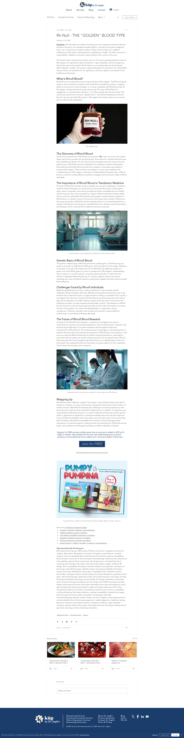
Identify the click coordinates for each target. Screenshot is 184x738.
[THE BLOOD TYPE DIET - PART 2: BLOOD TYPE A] (61, 650)
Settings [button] (155, 735)
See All (135, 638)
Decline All (164, 735)
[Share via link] (71, 622)
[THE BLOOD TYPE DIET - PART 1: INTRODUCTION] (92, 650)
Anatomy (85, 615)
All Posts (50, 17)
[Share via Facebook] (57, 622)
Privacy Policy (84, 735)
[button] (118, 17)
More (100, 17)
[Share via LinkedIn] (67, 622)
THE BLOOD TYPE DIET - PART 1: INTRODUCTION (90, 662)
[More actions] (126, 30)
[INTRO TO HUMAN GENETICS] (123, 650)
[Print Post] (76, 622)
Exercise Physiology (86, 17)
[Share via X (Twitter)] (62, 622)
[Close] (182, 734)
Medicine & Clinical (62, 615)
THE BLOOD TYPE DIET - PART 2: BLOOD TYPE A (59, 662)
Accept (175, 735)
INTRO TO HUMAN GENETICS (119, 662)
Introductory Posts (66, 17)
